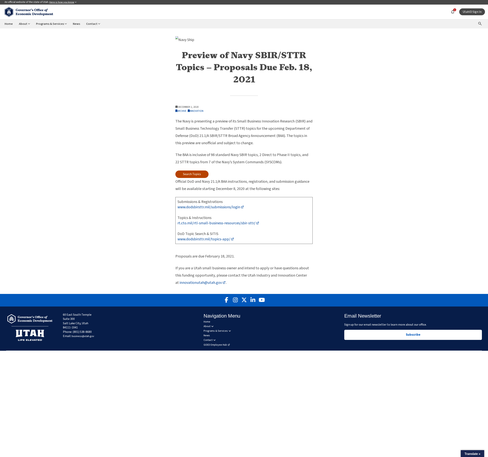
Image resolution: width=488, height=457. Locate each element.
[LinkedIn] (252, 300)
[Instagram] (235, 300)
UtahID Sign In (472, 12)
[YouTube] (261, 300)
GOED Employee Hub (215, 345)
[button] (472, 453)
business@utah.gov (83, 336)
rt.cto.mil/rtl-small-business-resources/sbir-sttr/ (218, 223)
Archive (181, 111)
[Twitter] (244, 300)
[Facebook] (226, 300)
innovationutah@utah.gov (203, 282)
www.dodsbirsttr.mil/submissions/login (210, 207)
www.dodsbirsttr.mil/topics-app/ (205, 239)
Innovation (196, 111)
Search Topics (192, 174)
